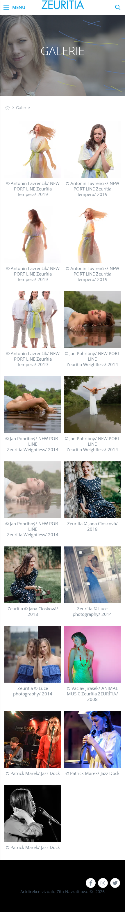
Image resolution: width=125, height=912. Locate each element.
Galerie (23, 107)
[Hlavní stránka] (7, 107)
